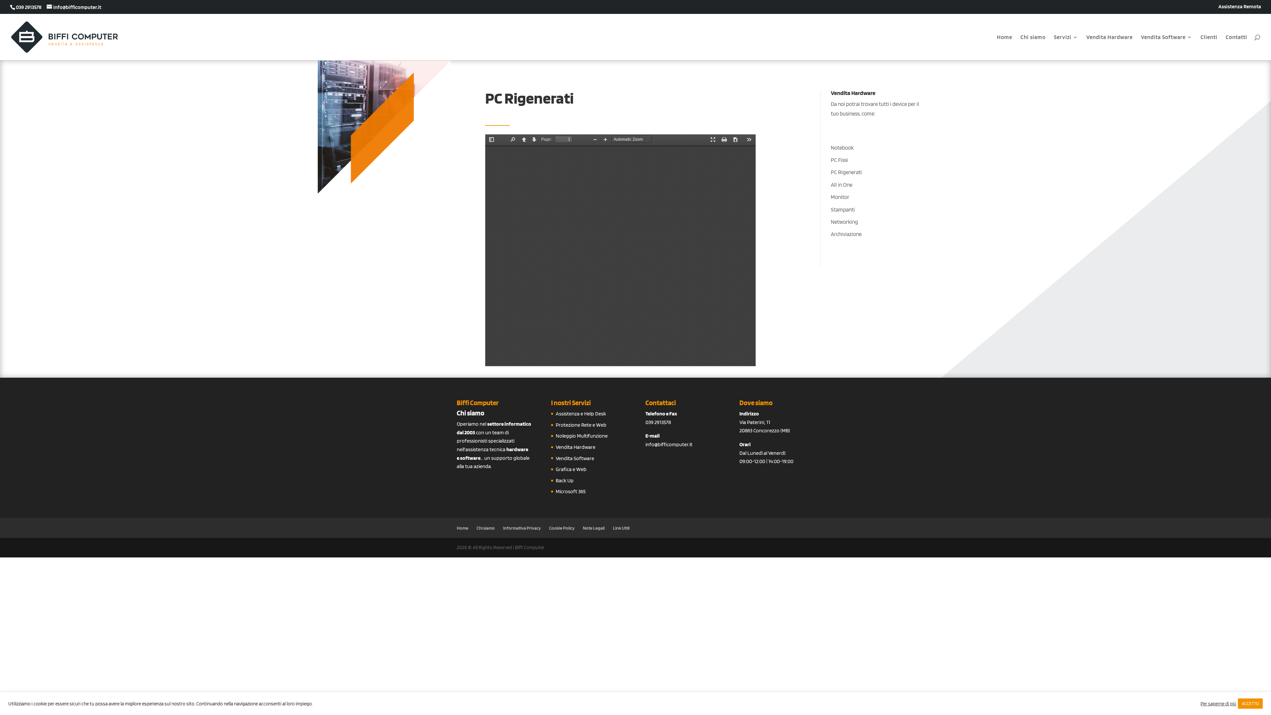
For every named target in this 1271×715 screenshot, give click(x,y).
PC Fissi (839, 160)
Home (1004, 37)
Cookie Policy (562, 528)
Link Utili (621, 528)
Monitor (840, 197)
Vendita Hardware (1109, 37)
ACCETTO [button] (1250, 703)
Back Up (565, 480)
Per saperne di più (1218, 704)
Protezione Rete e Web (581, 425)
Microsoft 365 (571, 491)
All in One (841, 184)
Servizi (1062, 37)
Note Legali (594, 528)
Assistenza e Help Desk (581, 413)
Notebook (842, 147)
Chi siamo (1033, 37)
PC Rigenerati (846, 172)
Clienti (1208, 37)
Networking (844, 221)
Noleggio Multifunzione (582, 436)
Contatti (1236, 37)
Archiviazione (846, 234)
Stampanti (843, 209)
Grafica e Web (571, 469)
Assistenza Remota (1239, 7)
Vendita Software (1163, 37)
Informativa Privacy (522, 528)
